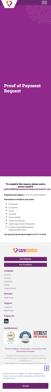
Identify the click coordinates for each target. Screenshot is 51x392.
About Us (7, 275)
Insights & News (10, 288)
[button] (46, 368)
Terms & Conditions (12, 349)
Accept (25, 386)
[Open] (44, 2)
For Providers (25, 264)
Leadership (8, 281)
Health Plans (8, 298)
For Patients (25, 259)
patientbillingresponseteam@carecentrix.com (27, 189)
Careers (7, 285)
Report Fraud (8, 311)
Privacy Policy (25, 349)
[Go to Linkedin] (6, 321)
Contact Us (8, 307)
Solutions (7, 278)
